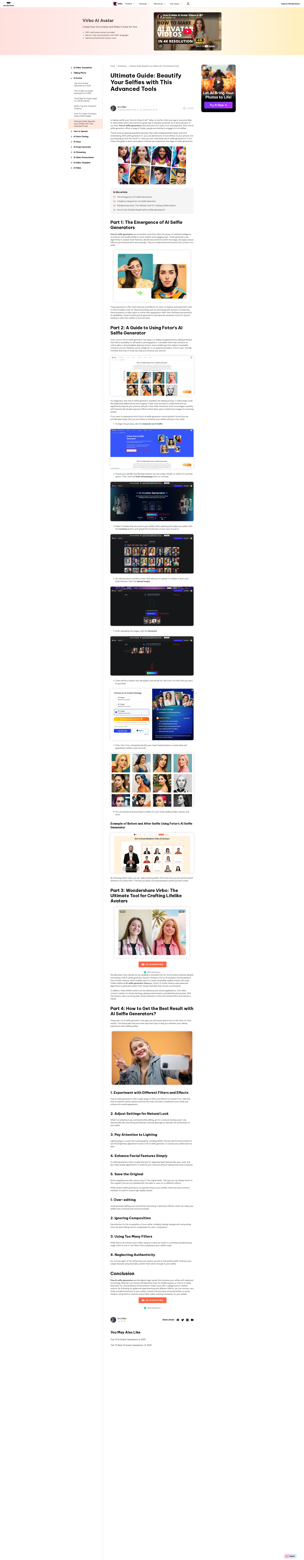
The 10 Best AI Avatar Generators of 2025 (83, 92)
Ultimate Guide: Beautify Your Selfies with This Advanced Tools (84, 123)
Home (112, 66)
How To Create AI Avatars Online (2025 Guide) (85, 115)
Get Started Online (154, 964)
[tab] (85, 67)
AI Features (122, 66)
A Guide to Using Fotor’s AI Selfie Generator (136, 201)
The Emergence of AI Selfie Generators (134, 197)
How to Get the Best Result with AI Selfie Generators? (141, 210)
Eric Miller (122, 107)
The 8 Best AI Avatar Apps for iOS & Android (85, 99)
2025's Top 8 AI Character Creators (85, 107)
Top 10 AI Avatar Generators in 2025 (82, 84)
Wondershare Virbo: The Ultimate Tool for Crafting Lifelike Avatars (146, 205)
